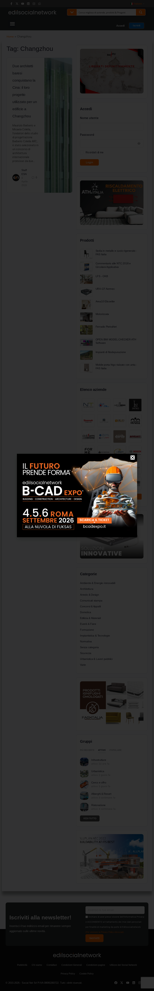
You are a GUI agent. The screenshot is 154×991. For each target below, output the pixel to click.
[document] (77, 495)
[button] (133, 457)
